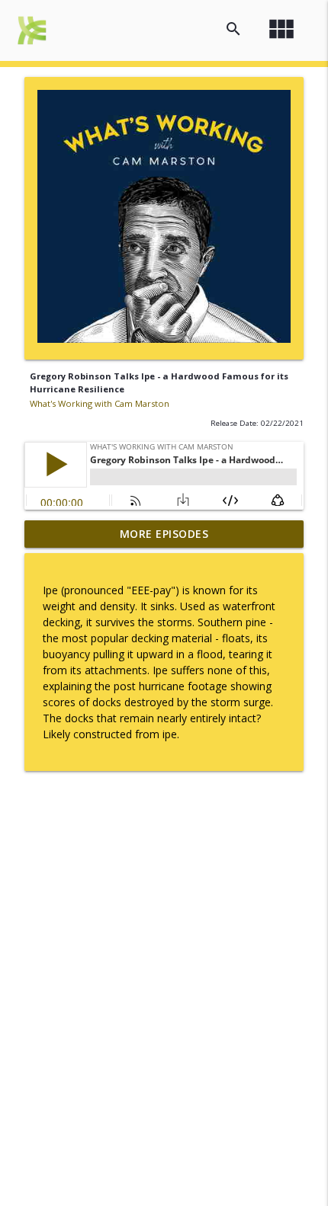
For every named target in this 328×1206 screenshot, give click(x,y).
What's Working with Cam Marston (99, 403)
